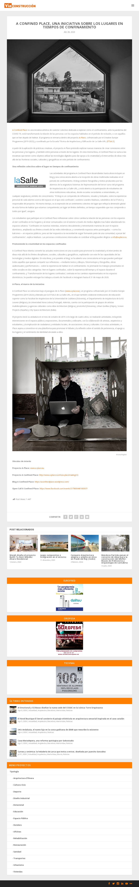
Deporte (17, 791)
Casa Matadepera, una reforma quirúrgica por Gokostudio (46, 740)
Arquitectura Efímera (23, 778)
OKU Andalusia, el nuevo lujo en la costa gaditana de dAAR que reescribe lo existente (58, 729)
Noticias (69, 710)
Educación (18, 811)
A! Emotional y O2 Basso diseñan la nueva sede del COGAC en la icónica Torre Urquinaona (60, 707)
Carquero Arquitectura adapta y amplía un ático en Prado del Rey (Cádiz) (84, 557)
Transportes (19, 858)
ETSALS (110, 141)
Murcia (59, 754)
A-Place (82, 137)
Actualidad (33, 710)
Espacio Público (20, 818)
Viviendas (17, 871)
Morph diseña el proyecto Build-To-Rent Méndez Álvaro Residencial (23, 557)
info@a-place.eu (119, 237)
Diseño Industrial (21, 798)
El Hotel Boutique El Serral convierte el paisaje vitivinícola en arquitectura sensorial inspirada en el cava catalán (71, 718)
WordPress (53, 883)
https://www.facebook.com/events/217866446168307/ (64, 488)
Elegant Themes (26, 883)
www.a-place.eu (72, 291)
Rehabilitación (20, 838)
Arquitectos (42, 710)
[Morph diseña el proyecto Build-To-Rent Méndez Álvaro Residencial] (23, 543)
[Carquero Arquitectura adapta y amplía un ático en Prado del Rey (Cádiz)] (85, 543)
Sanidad (17, 851)
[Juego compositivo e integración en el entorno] (54, 543)
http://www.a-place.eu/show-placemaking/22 (58, 475)
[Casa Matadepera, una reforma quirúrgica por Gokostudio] (13, 742)
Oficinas (17, 831)
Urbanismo (18, 865)
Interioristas (60, 710)
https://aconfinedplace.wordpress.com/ (52, 481)
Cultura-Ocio (19, 785)
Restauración (19, 845)
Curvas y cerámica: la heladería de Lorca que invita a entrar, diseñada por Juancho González (62, 751)
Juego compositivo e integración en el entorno (53, 556)
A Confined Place (19, 130)
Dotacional (18, 805)
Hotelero (17, 825)
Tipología (14, 771)
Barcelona (51, 710)
